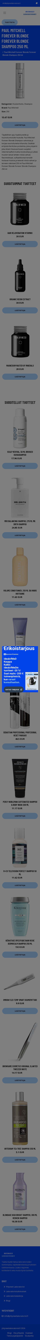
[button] (14, 689)
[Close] (3, 647)
